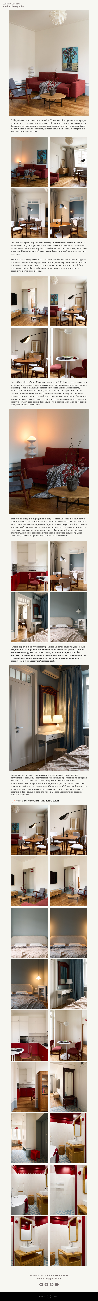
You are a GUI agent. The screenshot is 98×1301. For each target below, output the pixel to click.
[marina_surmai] (46, 1286)
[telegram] (41, 1286)
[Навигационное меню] (93, 5)
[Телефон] (57, 1286)
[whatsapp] (51, 1286)
